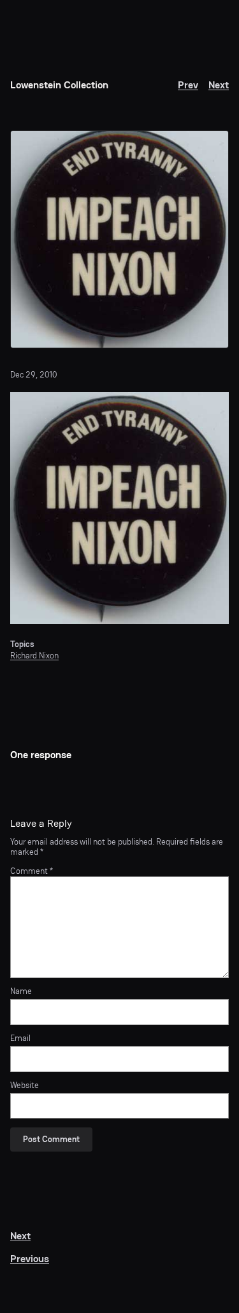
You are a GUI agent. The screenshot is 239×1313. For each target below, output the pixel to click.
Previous (29, 1258)
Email (20, 1038)
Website (24, 1085)
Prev (188, 85)
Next (218, 85)
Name (21, 991)
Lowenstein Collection (59, 85)
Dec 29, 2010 (33, 374)
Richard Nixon (34, 655)
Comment (31, 871)
